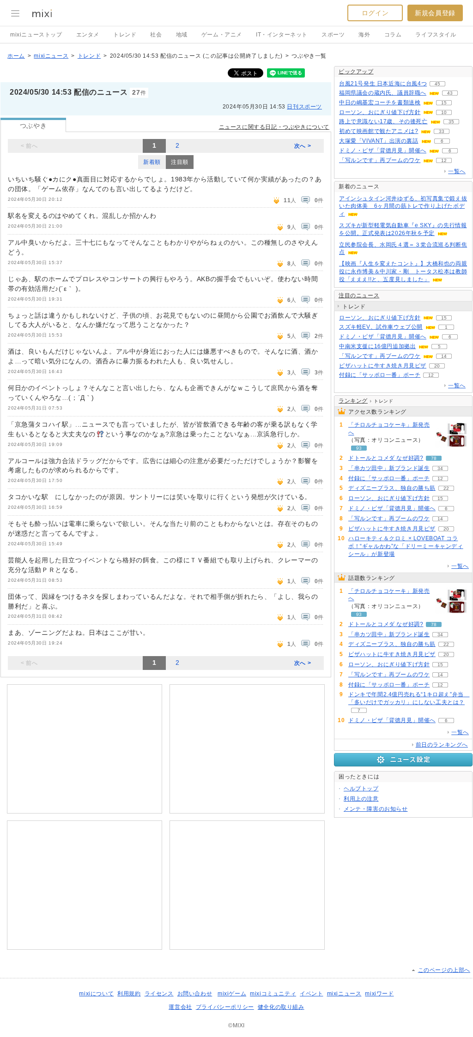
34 (440, 468)
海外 (364, 34)
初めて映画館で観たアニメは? (378, 131)
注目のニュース (359, 295)
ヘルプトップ (361, 788)
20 (437, 365)
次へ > (302, 146)
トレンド (124, 34)
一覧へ (457, 171)
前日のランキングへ (442, 745)
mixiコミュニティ (273, 993)
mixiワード (379, 993)
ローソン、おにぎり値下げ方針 (379, 112)
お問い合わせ (194, 993)
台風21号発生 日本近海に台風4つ (383, 83)
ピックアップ (356, 71)
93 (359, 448)
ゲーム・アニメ (221, 34)
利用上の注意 (361, 799)
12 (444, 160)
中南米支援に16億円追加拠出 (377, 346)
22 (446, 488)
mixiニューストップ (36, 34)
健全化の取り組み (281, 1007)
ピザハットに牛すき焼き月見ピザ (382, 365)
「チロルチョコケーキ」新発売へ (389, 429)
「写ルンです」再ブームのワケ (379, 160)
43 (450, 93)
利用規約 (128, 993)
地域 (182, 34)
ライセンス (159, 993)
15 (444, 102)
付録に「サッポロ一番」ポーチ (379, 375)
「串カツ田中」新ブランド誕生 (389, 468)
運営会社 (180, 1007)
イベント (311, 993)
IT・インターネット (282, 34)
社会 (156, 34)
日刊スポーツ (304, 106)
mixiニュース (51, 56)
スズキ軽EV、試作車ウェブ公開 (381, 327)
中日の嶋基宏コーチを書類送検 (379, 102)
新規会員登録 (435, 13)
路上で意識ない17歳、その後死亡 (383, 121)
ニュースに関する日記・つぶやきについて (274, 127)
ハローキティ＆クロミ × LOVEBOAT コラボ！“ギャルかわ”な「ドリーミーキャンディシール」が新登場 (405, 546)
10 (444, 112)
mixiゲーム (232, 993)
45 (437, 83)
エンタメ (87, 34)
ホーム (16, 56)
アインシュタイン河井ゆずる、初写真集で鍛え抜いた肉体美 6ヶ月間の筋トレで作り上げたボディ (403, 206)
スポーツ (333, 34)
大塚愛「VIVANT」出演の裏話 (378, 141)
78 (434, 458)
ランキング (353, 401)
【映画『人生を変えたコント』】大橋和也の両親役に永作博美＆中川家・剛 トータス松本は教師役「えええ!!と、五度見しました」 (403, 271)
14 (444, 356)
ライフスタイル (435, 34)
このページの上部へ (444, 970)
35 (451, 121)
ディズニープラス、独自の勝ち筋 (392, 488)
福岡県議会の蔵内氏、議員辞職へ (382, 93)
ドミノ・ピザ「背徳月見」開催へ (382, 150)
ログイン (375, 13)
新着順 (152, 162)
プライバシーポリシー (225, 1007)
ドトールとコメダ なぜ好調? (385, 458)
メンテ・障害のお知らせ (376, 809)
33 (441, 131)
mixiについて (96, 993)
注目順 (179, 162)
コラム (393, 34)
